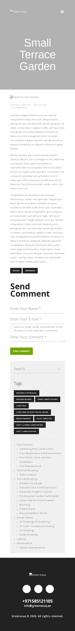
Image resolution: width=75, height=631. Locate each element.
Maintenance (23, 418)
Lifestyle (26, 104)
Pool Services (44, 418)
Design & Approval (26, 393)
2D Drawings (26, 530)
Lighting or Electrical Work (32, 412)
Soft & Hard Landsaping (29, 425)
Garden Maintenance (32, 547)
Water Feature (28, 474)
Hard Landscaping (48, 399)
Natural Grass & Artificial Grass (38, 487)
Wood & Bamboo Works (33, 513)
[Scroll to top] (68, 624)
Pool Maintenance (30, 466)
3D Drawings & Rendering (34, 521)
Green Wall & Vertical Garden (36, 500)
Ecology (15, 104)
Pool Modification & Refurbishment (40, 453)
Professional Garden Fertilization (39, 496)
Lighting (21, 405)
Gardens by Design (30, 483)
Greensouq (19, 616)
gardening (30, 270)
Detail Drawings (28, 534)
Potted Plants (27, 509)
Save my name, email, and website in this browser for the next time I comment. (38, 328)
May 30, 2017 (40, 104)
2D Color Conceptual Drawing (36, 526)
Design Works (24, 399)
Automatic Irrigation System (35, 491)
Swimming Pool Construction (36, 448)
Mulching (24, 504)
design (16, 270)
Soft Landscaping (26, 431)
